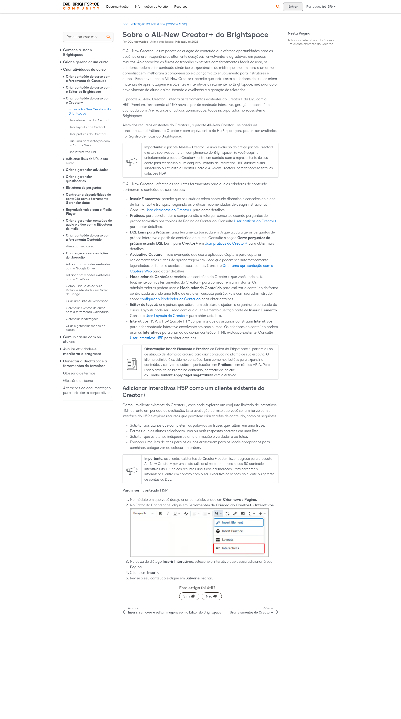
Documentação (117, 6)
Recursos (180, 6)
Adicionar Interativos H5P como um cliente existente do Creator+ (311, 42)
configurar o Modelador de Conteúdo (170, 299)
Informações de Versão (151, 6)
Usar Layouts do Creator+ (167, 316)
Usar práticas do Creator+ (255, 221)
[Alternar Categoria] (61, 50)
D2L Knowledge (138, 41)
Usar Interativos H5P (146, 338)
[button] (277, 7)
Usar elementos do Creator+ (169, 210)
